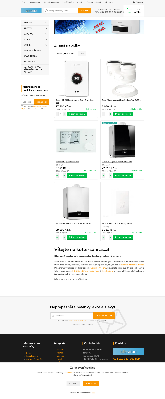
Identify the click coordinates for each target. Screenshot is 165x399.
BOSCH (27, 39)
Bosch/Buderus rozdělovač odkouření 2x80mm (122, 100)
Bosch (141, 264)
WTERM (27, 45)
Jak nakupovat (35, 2)
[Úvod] (31, 10)
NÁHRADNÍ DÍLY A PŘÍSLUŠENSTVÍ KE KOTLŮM (33, 69)
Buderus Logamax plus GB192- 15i (117, 162)
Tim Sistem (107, 271)
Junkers (132, 264)
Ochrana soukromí (94, 2)
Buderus (124, 264)
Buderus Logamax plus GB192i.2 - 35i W (73, 223)
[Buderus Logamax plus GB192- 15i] (122, 140)
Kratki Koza (94, 271)
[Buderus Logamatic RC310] (76, 140)
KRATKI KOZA (30, 56)
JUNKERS (28, 22)
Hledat (84, 10)
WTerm (102, 267)
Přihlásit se (41, 101)
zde (93, 392)
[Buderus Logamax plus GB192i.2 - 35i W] (76, 202)
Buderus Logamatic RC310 (67, 162)
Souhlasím (90, 383)
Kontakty (80, 2)
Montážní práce (68, 2)
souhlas (70, 372)
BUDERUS (28, 34)
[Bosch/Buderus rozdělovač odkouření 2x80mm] (122, 79)
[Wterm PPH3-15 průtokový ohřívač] (122, 202)
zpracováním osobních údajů (78, 321)
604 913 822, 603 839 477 (113, 12)
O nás (24, 2)
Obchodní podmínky (51, 2)
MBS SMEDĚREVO (32, 50)
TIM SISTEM (29, 61)
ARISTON (28, 28)
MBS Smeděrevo (80, 271)
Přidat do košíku (77, 113)
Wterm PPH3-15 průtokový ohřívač (117, 223)
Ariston (93, 267)
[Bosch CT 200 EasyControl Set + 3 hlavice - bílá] (76, 79)
